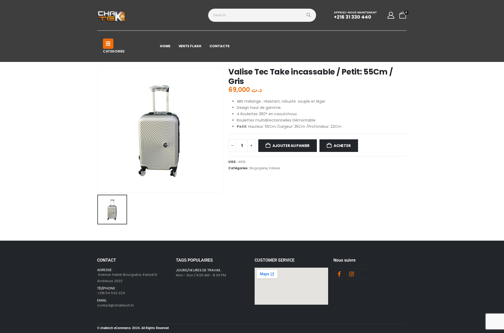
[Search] (308, 15)
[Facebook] (339, 273)
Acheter (342, 145)
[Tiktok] (364, 273)
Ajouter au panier (290, 145)
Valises (274, 168)
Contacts (219, 46)
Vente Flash (190, 46)
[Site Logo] (111, 15)
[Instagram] (351, 273)
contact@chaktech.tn (115, 305)
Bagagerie (258, 168)
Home (165, 46)
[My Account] (391, 15)
